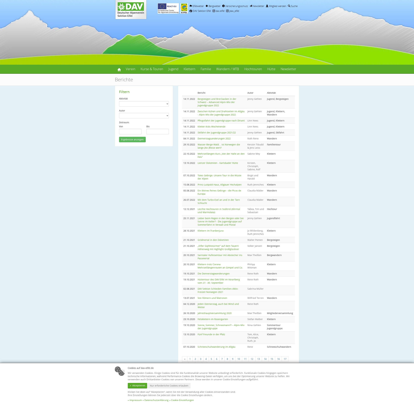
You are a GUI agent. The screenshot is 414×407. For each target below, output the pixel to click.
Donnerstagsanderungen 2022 (214, 138)
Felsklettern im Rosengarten (213, 319)
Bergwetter (214, 6)
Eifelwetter (198, 6)
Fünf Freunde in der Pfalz (211, 334)
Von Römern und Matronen (212, 297)
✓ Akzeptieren (137, 385)
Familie (206, 69)
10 (238, 358)
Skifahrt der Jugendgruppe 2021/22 (217, 132)
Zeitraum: (124, 122)
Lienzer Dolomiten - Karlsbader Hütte (218, 162)
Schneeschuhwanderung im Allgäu (216, 346)
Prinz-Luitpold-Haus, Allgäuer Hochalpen (220, 184)
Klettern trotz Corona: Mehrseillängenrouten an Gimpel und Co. (220, 266)
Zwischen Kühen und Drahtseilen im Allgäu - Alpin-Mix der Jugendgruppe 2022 (221, 113)
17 (285, 358)
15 (272, 358)
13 (258, 358)
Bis (148, 126)
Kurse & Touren (152, 69)
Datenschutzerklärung (156, 400)
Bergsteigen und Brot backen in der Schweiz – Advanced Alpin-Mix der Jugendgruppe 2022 (217, 102)
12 (252, 358)
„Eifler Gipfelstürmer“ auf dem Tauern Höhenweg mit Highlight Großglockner (218, 247)
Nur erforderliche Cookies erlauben (169, 385)
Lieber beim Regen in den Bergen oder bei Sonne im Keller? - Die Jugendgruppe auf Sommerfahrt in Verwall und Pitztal (221, 221)
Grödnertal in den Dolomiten (213, 239)
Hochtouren (253, 69)
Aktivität (123, 98)
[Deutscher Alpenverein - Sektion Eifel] (119, 69)
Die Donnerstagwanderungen (214, 273)
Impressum (136, 400)
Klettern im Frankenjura (210, 230)
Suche (294, 6)
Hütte (271, 69)
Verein (130, 69)
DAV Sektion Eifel (201, 10)
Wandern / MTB (227, 69)
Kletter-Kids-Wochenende (211, 126)
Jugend (173, 69)
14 (265, 358)
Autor (122, 110)
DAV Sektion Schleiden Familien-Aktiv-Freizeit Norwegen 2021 (218, 290)
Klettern (189, 69)
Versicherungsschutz (236, 6)
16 (278, 358)
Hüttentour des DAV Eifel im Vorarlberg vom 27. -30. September (219, 281)
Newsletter (258, 6)
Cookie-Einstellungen (182, 400)
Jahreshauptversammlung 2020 (215, 313)
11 (245, 358)
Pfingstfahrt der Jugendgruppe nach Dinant (221, 120)
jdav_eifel (234, 10)
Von (121, 126)
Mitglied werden (277, 6)
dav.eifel (219, 10)
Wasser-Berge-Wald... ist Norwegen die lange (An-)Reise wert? (219, 146)
